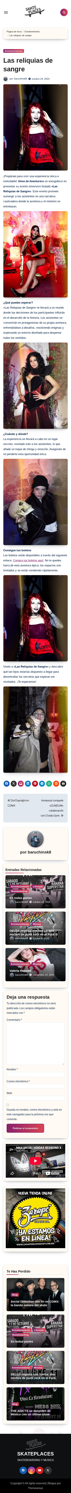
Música (37, 924)
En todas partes (21, 898)
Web (9, 1093)
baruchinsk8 (20, 78)
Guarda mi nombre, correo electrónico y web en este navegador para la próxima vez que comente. (34, 1114)
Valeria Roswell (20, 970)
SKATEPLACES (35, 1454)
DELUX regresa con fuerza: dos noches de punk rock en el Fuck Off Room (35, 934)
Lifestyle (38, 886)
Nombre (12, 1069)
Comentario (14, 1019)
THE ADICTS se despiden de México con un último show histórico (31, 1414)
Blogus (52, 1483)
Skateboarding (19, 891)
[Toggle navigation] (6, 12)
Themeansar (35, 1488)
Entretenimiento (14, 51)
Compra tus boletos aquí (28, 560)
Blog (14, 1294)
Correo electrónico (18, 1081)
